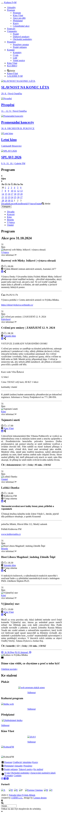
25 (15, 197)
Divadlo (5, 203)
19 (18, 194)
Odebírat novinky (9, 669)
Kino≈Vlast (12, 73)
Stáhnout (31, 692)
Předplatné (9, 766)
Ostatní (38, 203)
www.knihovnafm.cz (11, 534)
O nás (7, 773)
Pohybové (6, 319)
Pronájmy (27, 766)
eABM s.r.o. (17, 797)
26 (18, 197)
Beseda (24, 203)
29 (6, 200)
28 (3, 200)
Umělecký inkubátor (22, 762)
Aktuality (18, 766)
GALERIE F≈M (15, 76)
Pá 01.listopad (22, 652)
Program (8, 762)
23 (9, 197)
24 (12, 197)
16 (9, 194)
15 (6, 194)
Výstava (31, 203)
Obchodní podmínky (20, 773)
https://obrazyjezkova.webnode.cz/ (17, 305)
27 (21, 197)
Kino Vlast (9, 428)
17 (12, 194)
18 (15, 194)
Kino (18, 203)
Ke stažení (38, 769)
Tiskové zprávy (26, 769)
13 (21, 191)
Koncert (12, 203)
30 (9, 200)
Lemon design (40, 797)
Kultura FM (10, 2)
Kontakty (9, 775)
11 (15, 191)
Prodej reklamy (11, 769)
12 (18, 191)
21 (3, 197)
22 (6, 197)
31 (12, 200)
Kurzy (35, 762)
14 (3, 194)
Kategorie (6, 206)
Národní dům (10, 336)
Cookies (17, 775)
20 (21, 194)
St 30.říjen (9, 652)
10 (12, 191)
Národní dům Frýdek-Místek (22, 795)
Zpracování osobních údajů (43, 773)
